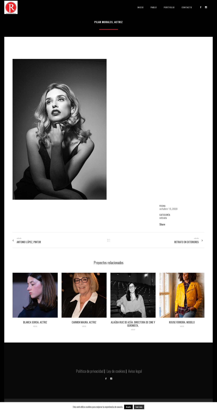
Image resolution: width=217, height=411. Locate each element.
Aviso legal (134, 371)
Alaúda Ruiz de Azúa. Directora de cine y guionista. (133, 323)
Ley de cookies (115, 371)
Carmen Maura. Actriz (84, 322)
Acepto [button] (128, 406)
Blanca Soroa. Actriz (35, 322)
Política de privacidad (89, 371)
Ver (35, 294)
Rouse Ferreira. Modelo (182, 322)
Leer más (139, 406)
